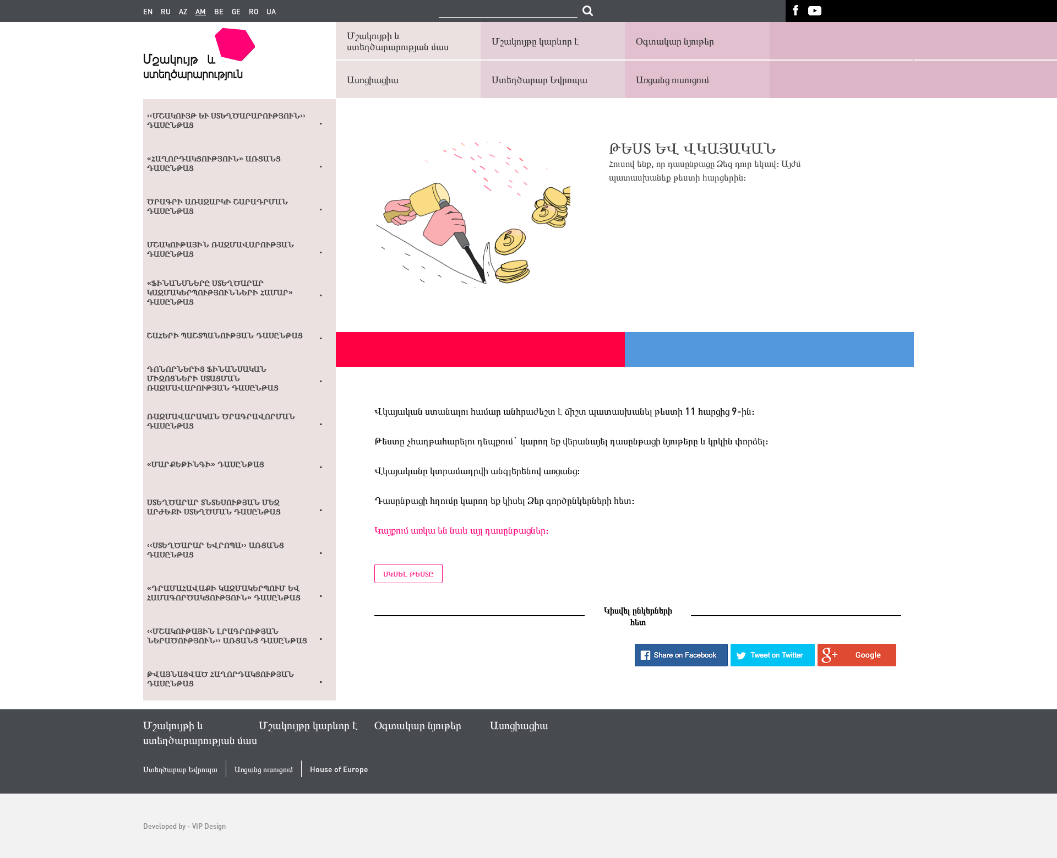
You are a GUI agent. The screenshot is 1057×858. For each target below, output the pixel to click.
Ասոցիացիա (373, 79)
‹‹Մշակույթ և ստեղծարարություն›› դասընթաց (226, 120)
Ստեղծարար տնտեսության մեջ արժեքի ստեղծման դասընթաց (214, 507)
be (219, 11)
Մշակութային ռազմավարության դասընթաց (220, 249)
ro (253, 11)
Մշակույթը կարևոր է (535, 40)
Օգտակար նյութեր (675, 40)
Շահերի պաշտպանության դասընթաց (225, 335)
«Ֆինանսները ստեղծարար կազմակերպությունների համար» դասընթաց (220, 292)
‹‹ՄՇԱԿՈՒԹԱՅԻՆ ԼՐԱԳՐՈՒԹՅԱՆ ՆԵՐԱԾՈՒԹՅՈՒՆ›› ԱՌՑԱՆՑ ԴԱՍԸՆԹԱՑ (227, 636)
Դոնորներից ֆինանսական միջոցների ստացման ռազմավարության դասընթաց (213, 378)
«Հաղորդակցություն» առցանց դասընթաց (214, 163)
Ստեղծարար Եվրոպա (539, 79)
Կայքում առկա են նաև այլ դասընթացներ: (461, 529)
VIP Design (209, 825)
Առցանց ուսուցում (672, 79)
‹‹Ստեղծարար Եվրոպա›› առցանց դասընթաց (215, 550)
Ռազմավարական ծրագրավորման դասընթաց (221, 421)
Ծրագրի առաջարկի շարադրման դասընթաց (217, 206)
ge (236, 11)
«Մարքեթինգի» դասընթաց (205, 464)
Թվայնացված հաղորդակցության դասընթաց (220, 679)
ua (271, 11)
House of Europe (339, 769)
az (183, 11)
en (147, 11)
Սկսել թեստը (408, 573)
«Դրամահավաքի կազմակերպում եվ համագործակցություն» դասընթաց (224, 593)
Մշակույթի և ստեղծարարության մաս (398, 40)
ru (166, 11)
